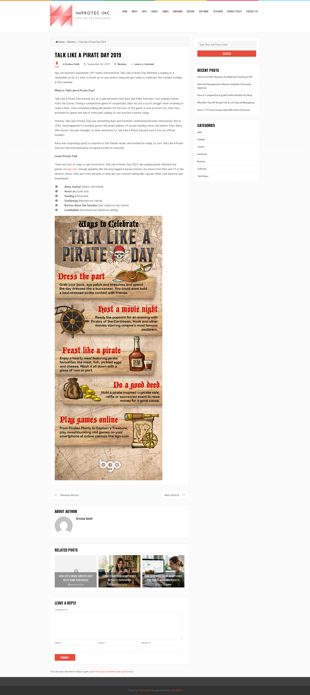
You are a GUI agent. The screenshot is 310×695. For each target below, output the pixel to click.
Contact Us (252, 11)
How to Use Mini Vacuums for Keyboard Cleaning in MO (224, 76)
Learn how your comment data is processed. (112, 671)
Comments (61, 609)
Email (101, 642)
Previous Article (69, 495)
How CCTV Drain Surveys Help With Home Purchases (223, 109)
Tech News (218, 11)
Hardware (178, 11)
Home (124, 11)
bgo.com (72, 169)
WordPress (177, 690)
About (135, 11)
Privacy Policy (234, 11)
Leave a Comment (144, 64)
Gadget (154, 11)
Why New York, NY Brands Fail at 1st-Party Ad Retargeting (225, 102)
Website (146, 642)
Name (58, 642)
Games (166, 11)
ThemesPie (144, 690)
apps (144, 11)
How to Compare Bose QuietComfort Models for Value (224, 95)
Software (203, 11)
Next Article (172, 495)
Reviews (191, 11)
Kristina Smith (72, 64)
